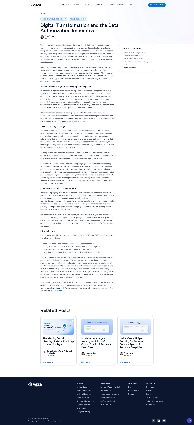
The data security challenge (133, 58)
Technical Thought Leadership (54, 19)
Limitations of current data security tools (136, 63)
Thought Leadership (78, 19)
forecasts (44, 93)
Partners (111, 5)
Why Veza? (66, 5)
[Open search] (131, 5)
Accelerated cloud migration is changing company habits (134, 54)
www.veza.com (56, 291)
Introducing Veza (130, 67)
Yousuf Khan (49, 36)
